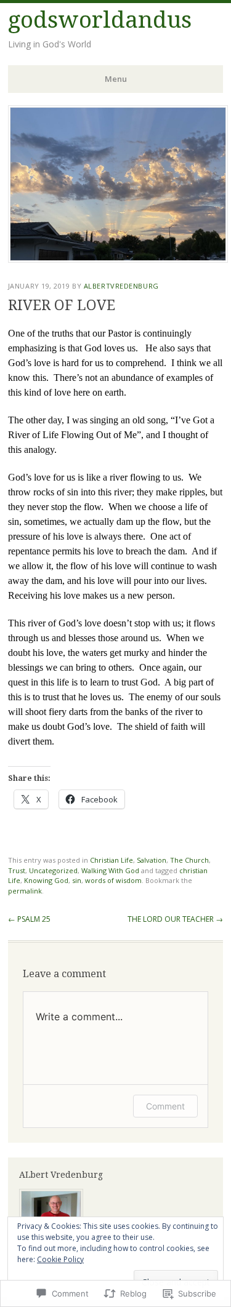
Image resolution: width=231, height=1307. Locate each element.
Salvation (151, 860)
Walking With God (110, 870)
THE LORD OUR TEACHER (175, 919)
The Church (189, 860)
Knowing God (46, 880)
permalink (25, 890)
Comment (165, 1106)
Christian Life (111, 860)
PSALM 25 (29, 919)
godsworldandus (100, 20)
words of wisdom (113, 880)
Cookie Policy (60, 1259)
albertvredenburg (121, 285)
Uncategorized (53, 870)
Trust (16, 870)
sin (76, 880)
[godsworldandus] (118, 259)
